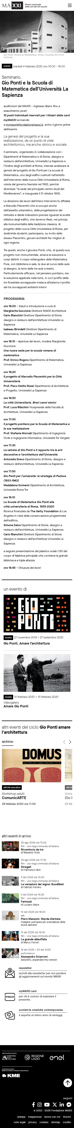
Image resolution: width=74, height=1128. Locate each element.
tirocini (67, 1117)
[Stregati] (10, 863)
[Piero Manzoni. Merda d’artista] (10, 915)
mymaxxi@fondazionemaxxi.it (24, 125)
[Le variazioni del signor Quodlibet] (10, 880)
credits (67, 1122)
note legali (20, 1122)
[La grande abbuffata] (10, 936)
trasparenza (34, 1117)
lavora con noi (52, 1117)
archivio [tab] (7, 741)
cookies (44, 1122)
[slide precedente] (64, 742)
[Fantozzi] (10, 898)
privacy (32, 1122)
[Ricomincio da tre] (10, 846)
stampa (21, 1117)
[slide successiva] (70, 742)
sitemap (55, 1122)
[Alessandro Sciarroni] (10, 953)
